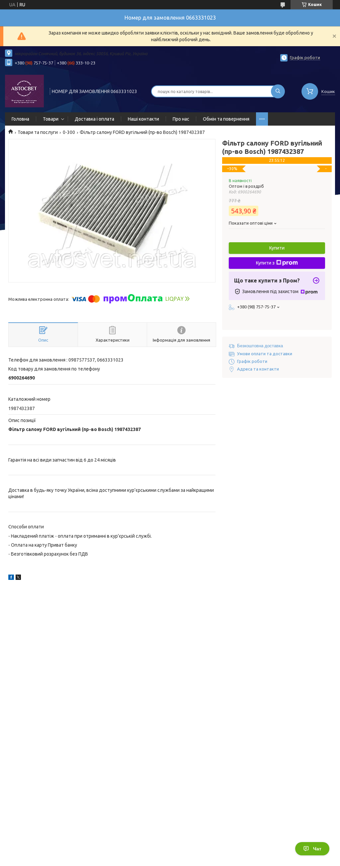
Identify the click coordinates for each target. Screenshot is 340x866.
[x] (18, 578)
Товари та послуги (38, 132)
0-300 (69, 132)
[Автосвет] (24, 90)
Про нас (181, 119)
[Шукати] (278, 91)
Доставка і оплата (94, 119)
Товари (50, 119)
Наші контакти (143, 119)
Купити (277, 248)
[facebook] (11, 578)
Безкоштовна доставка (260, 345)
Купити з (265, 263)
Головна (20, 119)
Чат (317, 848)
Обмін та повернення (226, 119)
